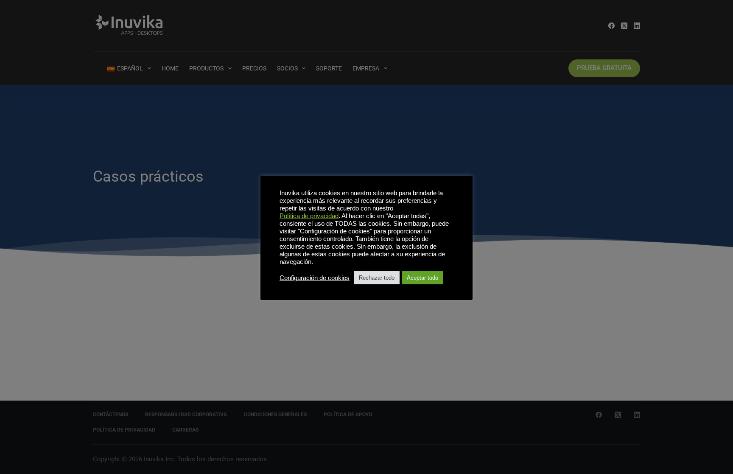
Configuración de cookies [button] (315, 278)
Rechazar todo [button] (376, 278)
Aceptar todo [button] (422, 278)
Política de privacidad (309, 216)
